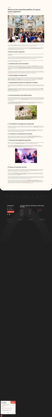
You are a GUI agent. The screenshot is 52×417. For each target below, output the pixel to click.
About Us (30, 210)
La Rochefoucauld (39, 210)
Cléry (38, 211)
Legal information (9, 219)
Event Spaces (21, 215)
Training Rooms (21, 211)
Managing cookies (31, 219)
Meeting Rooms (21, 210)
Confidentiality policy (20, 219)
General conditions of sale (42, 219)
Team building (19, 68)
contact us (27, 182)
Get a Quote (30, 211)
